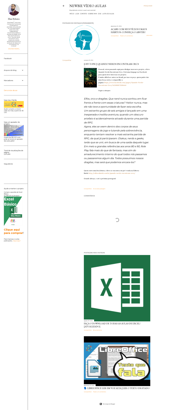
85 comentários (97, 330)
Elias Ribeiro (14, 18)
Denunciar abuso (10, 90)
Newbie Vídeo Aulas (87, 6)
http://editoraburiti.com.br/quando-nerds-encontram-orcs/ (112, 173)
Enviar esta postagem (99, 188)
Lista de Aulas (108, 14)
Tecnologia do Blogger (109, 404)
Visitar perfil (14, 49)
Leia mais (149, 35)
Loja (77, 14)
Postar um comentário (126, 35)
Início (71, 14)
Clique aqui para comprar (13, 231)
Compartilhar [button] (115, 35)
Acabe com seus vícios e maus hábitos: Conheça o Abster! (129, 31)
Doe (99, 14)
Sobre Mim (92, 14)
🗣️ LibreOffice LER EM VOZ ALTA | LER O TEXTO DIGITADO (117, 388)
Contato (83, 14)
